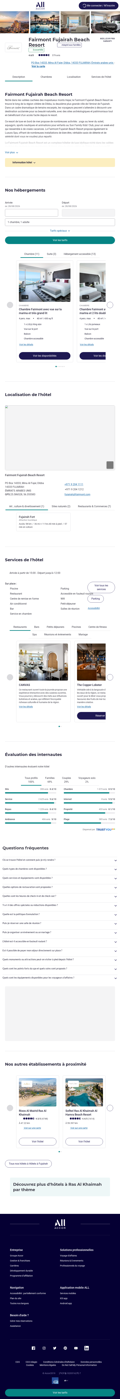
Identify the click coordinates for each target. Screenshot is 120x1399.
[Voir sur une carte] (60, 437)
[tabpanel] (60, 314)
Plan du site (15, 1298)
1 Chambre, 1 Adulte (18, 222)
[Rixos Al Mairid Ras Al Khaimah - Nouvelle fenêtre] (37, 1092)
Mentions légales (48, 1365)
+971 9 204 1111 (74, 484)
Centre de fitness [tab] (97, 626)
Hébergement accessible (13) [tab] (80, 254)
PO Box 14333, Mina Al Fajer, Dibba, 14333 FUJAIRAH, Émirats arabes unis (72, 62)
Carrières (14, 1265)
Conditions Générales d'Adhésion (59, 1362)
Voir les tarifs (60, 1392)
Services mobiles (68, 1293)
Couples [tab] (66, 780)
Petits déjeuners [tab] (55, 626)
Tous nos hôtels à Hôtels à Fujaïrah (28, 1163)
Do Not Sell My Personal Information (79, 1365)
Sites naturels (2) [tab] (61, 506)
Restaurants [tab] (20, 626)
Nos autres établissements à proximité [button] (45, 1064)
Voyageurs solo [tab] (86, 780)
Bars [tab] (36, 626)
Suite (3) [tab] (51, 254)
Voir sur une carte (32, 1128)
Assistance (15, 1326)
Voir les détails (26, 706)
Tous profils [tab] (31, 780)
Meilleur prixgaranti (107, 40)
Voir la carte (38, 66)
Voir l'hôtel (37, 1141)
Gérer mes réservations (21, 1321)
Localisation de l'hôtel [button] (28, 394)
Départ (69, 204)
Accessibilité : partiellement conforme (28, 1293)
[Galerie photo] (60, 22)
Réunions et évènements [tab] (57, 634)
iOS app (64, 1298)
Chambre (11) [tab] (31, 254)
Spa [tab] (34, 634)
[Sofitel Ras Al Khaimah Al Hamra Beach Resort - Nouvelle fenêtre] (84, 1092)
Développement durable (21, 1270)
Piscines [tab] (76, 626)
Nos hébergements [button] (25, 190)
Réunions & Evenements (71, 1260)
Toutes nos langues (19, 1303)
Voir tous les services (101, 587)
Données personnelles (91, 1362)
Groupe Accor (16, 1255)
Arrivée (12, 204)
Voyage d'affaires (68, 1255)
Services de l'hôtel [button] (24, 559)
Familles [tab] (50, 780)
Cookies (30, 1365)
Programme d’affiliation (21, 1275)
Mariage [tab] (83, 634)
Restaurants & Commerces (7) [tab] (94, 506)
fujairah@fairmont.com (77, 494)
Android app (66, 1303)
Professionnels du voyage (72, 1265)
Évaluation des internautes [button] (33, 754)
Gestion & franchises (20, 1260)
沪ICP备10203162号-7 (70, 1373)
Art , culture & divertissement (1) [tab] (26, 506)
